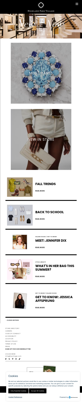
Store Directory (12, 328)
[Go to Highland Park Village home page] (41, 6)
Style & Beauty (40, 262)
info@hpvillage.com (13, 356)
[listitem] (41, 73)
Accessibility (10, 336)
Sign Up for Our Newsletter (18, 349)
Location (9, 339)
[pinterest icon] (13, 359)
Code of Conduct (12, 333)
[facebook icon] (6, 359)
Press (7, 346)
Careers (8, 331)
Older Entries (13, 320)
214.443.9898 (10, 354)
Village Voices (41, 236)
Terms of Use (10, 344)
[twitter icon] (10, 359)
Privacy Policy (11, 341)
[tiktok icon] (20, 359)
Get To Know (52, 236)
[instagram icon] (17, 359)
